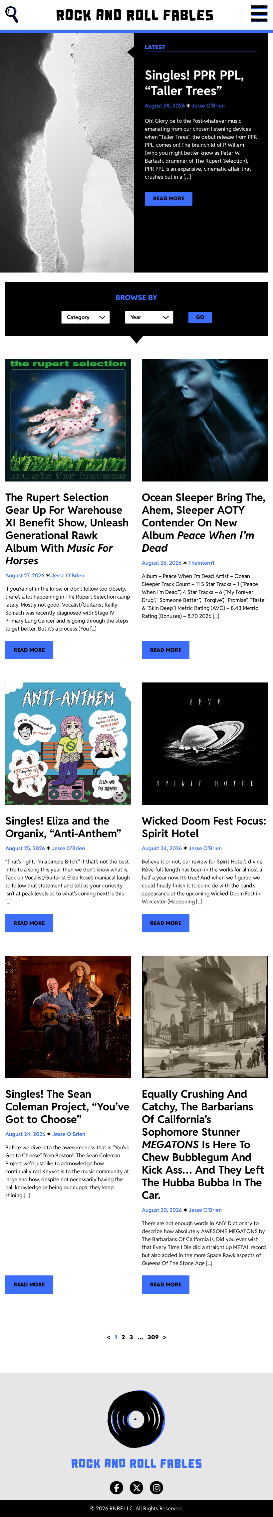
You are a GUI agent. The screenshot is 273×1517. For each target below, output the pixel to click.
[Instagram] (156, 1487)
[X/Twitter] (136, 1487)
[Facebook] (116, 1487)
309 (153, 1337)
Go (200, 317)
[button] (12, 14)
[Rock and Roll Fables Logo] (136, 1430)
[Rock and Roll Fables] (135, 15)
